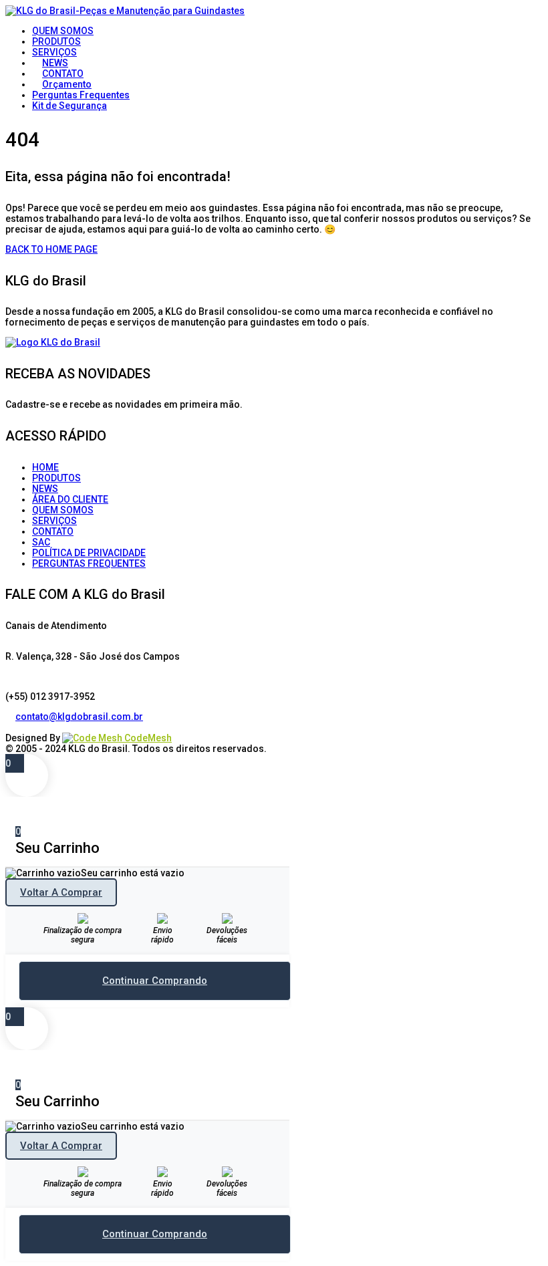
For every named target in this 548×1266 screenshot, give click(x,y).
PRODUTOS (56, 478)
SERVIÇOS (54, 520)
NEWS (45, 488)
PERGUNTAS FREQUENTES (89, 563)
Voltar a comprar (61, 892)
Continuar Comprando (154, 981)
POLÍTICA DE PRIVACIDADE (89, 552)
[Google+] (30, 727)
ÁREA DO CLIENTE (70, 499)
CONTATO (53, 531)
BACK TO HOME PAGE (51, 249)
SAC (41, 542)
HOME (45, 467)
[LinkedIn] (20, 727)
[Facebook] (10, 727)
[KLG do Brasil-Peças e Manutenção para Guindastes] (125, 10)
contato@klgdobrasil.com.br (79, 716)
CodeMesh (147, 738)
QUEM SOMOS (63, 510)
